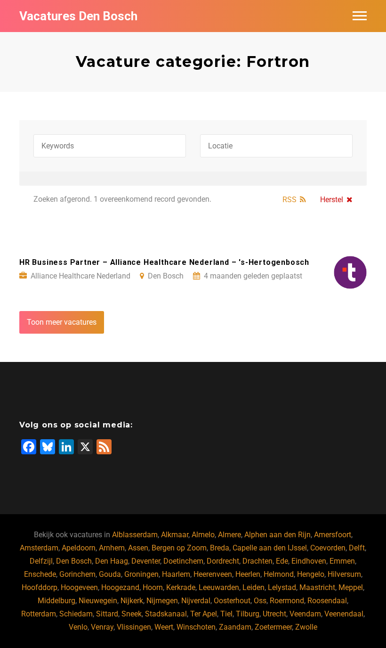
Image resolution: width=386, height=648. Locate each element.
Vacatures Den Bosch (78, 16)
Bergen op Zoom (179, 547)
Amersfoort (332, 534)
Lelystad (282, 587)
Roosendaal (327, 600)
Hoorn (153, 587)
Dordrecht (223, 561)
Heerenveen (212, 574)
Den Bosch (74, 561)
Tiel (226, 613)
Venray (102, 627)
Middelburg (56, 600)
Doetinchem (183, 561)
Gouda (110, 574)
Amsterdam (39, 547)
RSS (289, 199)
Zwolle (306, 627)
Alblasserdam (135, 534)
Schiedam (76, 613)
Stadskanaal (166, 613)
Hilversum (344, 574)
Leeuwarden (219, 587)
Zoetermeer (273, 627)
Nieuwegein (98, 600)
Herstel (331, 199)
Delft (357, 547)
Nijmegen (162, 600)
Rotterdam (38, 613)
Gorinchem (77, 574)
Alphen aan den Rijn (277, 534)
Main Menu (360, 16)
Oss (260, 600)
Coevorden (328, 547)
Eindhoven (308, 561)
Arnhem (112, 547)
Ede (282, 561)
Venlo (78, 627)
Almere (229, 534)
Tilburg (247, 613)
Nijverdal (195, 600)
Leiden (253, 587)
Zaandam (235, 627)
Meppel (350, 587)
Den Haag (111, 561)
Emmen (342, 561)
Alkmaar (174, 534)
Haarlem (176, 574)
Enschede (40, 574)
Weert (163, 627)
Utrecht (274, 613)
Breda (219, 547)
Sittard (107, 613)
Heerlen (247, 574)
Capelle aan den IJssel (270, 547)
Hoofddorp (39, 587)
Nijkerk (132, 600)
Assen (138, 547)
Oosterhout (232, 600)
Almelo (203, 534)
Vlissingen (134, 627)
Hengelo (310, 574)
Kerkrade (180, 587)
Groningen (141, 574)
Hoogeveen (79, 587)
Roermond (287, 600)
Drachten (257, 561)
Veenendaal (343, 613)
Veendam (305, 613)
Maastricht (317, 587)
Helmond (279, 574)
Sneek (131, 613)
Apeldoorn (79, 547)
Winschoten (196, 627)
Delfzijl (41, 561)
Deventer (145, 561)
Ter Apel (203, 613)
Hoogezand (120, 587)
